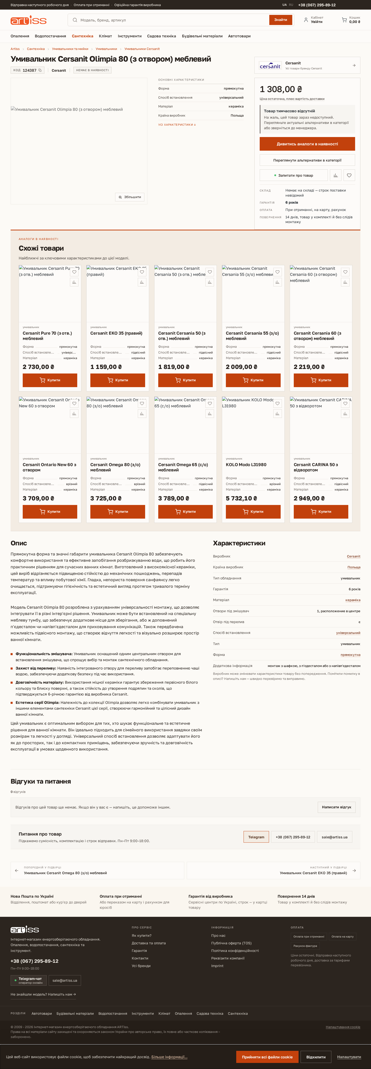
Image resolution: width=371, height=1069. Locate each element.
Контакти (140, 958)
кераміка (353, 600)
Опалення (183, 1013)
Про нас (218, 935)
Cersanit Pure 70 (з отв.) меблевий (47, 335)
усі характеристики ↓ (177, 124)
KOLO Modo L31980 (246, 464)
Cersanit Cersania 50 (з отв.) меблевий (181, 335)
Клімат (164, 1013)
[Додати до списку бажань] (349, 175)
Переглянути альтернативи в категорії (307, 160)
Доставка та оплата (149, 943)
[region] (79, 141)
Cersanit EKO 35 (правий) (116, 333)
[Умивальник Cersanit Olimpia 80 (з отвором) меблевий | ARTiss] (79, 141)
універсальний (348, 633)
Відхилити (316, 1057)
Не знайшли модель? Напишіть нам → (43, 994)
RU (291, 4)
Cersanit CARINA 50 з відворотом (316, 467)
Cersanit (353, 556)
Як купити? (141, 935)
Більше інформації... (169, 1057)
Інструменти (143, 1013)
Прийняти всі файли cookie (267, 1057)
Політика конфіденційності (235, 950)
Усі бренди (141, 966)
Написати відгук (336, 807)
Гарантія (139, 950)
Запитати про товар (295, 175)
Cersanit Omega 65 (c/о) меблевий (183, 467)
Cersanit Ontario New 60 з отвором (49, 467)
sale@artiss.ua (335, 837)
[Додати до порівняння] (335, 175)
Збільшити (132, 197)
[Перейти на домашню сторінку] (35, 20)
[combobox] (173, 20)
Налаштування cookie (343, 1027)
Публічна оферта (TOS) (231, 943)
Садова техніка (210, 1013)
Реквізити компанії (228, 958)
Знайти (280, 19)
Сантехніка (238, 1013)
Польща (354, 567)
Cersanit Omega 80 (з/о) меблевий (115, 467)
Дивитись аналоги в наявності (307, 143)
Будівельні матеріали (75, 1013)
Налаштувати (349, 1057)
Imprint (217, 966)
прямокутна (350, 655)
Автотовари (42, 1013)
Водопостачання (112, 1013)
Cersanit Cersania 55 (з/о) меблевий (252, 335)
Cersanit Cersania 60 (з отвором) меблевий (317, 335)
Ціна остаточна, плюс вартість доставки (292, 99)
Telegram (256, 837)
